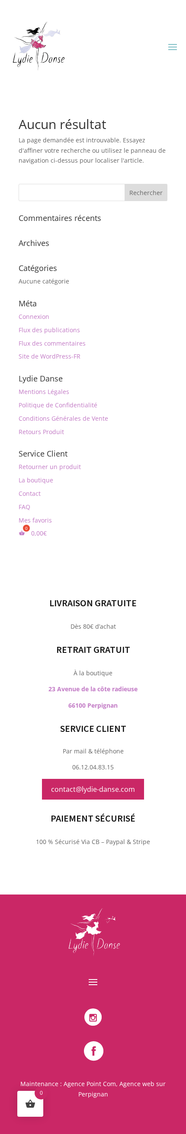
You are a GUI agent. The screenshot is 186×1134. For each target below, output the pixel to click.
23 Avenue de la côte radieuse (93, 689)
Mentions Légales (44, 391)
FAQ (24, 507)
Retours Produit (41, 432)
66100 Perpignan (93, 705)
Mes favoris (35, 520)
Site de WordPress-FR (49, 356)
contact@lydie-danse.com (93, 789)
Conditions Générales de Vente (63, 418)
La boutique (36, 480)
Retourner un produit (50, 467)
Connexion (34, 316)
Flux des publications (49, 330)
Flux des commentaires (52, 343)
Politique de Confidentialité (58, 405)
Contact (30, 493)
